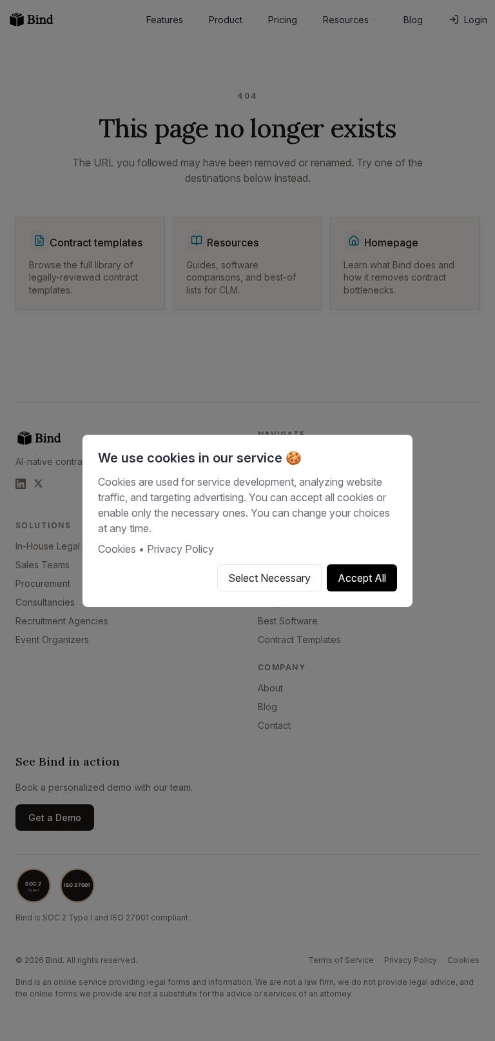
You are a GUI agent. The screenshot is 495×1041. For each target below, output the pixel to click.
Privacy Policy (180, 548)
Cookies (117, 548)
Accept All (362, 577)
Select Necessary (269, 577)
